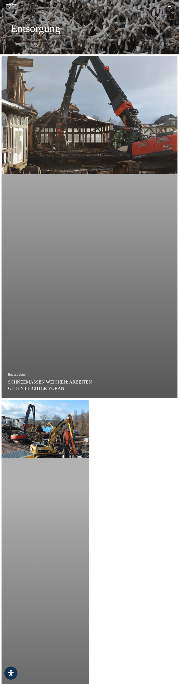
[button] (170, 5)
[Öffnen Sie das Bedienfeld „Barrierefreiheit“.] (10, 673)
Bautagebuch (17, 374)
